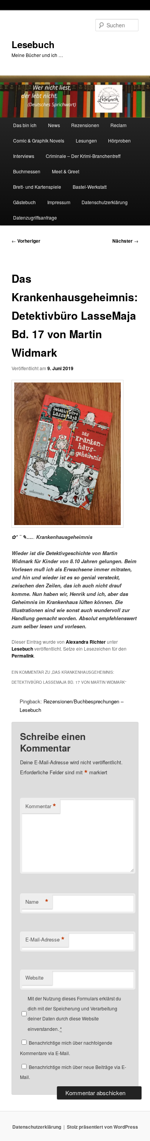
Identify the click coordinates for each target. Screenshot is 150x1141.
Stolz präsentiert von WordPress (102, 1126)
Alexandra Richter (86, 641)
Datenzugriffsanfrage (35, 217)
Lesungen (86, 140)
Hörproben (119, 140)
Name (36, 902)
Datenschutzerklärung (105, 202)
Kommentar (40, 806)
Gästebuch (24, 202)
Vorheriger (26, 240)
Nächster (125, 240)
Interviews (23, 156)
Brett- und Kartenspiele (37, 186)
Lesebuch (33, 44)
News (54, 125)
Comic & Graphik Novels (38, 140)
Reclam (118, 125)
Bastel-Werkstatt (90, 186)
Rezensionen (85, 125)
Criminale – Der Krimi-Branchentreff (83, 156)
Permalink (23, 655)
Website (34, 977)
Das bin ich (25, 125)
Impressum (58, 202)
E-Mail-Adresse (45, 939)
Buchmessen (26, 171)
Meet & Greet (65, 171)
